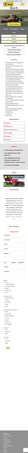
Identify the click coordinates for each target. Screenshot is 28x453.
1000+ (6, 333)
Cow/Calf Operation (10, 284)
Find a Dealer (14, 24)
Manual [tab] (14, 38)
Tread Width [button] (9, 133)
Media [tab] (14, 32)
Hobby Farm (8, 290)
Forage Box (8, 313)
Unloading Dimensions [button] (12, 129)
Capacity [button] (8, 123)
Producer (7, 300)
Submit (8, 348)
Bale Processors (7, 436)
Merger (6, 320)
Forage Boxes (6, 439)
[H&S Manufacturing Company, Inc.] (8, 4)
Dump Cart (7, 322)
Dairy (6, 282)
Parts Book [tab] (14, 41)
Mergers (5, 447)
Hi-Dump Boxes (7, 441)
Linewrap (5, 443)
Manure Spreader (9, 315)
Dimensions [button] (9, 126)
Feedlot (7, 288)
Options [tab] (22, 29)
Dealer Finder (10, 1)
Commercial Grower (10, 286)
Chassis (7, 318)
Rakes (5, 449)
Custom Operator (9, 298)
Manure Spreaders (7, 445)
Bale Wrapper (8, 324)
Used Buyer (8, 302)
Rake (6, 311)
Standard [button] (8, 136)
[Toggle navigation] (22, 4)
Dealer (6, 304)
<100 (6, 329)
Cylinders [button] (8, 139)
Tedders (5, 451)
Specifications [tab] (14, 29)
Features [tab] (6, 29)
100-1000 (7, 331)
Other (6, 292)
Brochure (14, 36)
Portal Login (18, 1)
